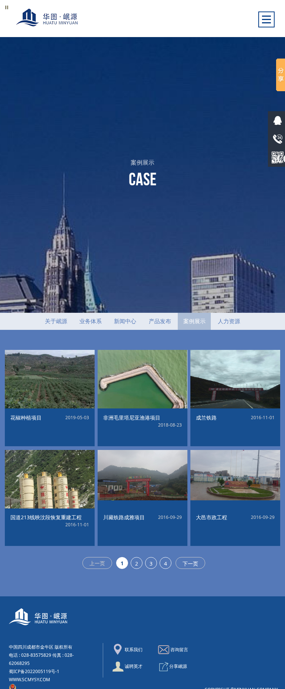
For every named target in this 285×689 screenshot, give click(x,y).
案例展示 (194, 321)
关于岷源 (56, 321)
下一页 (190, 563)
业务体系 (90, 321)
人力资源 (229, 321)
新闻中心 (125, 321)
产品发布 (160, 321)
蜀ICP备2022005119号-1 (34, 671)
